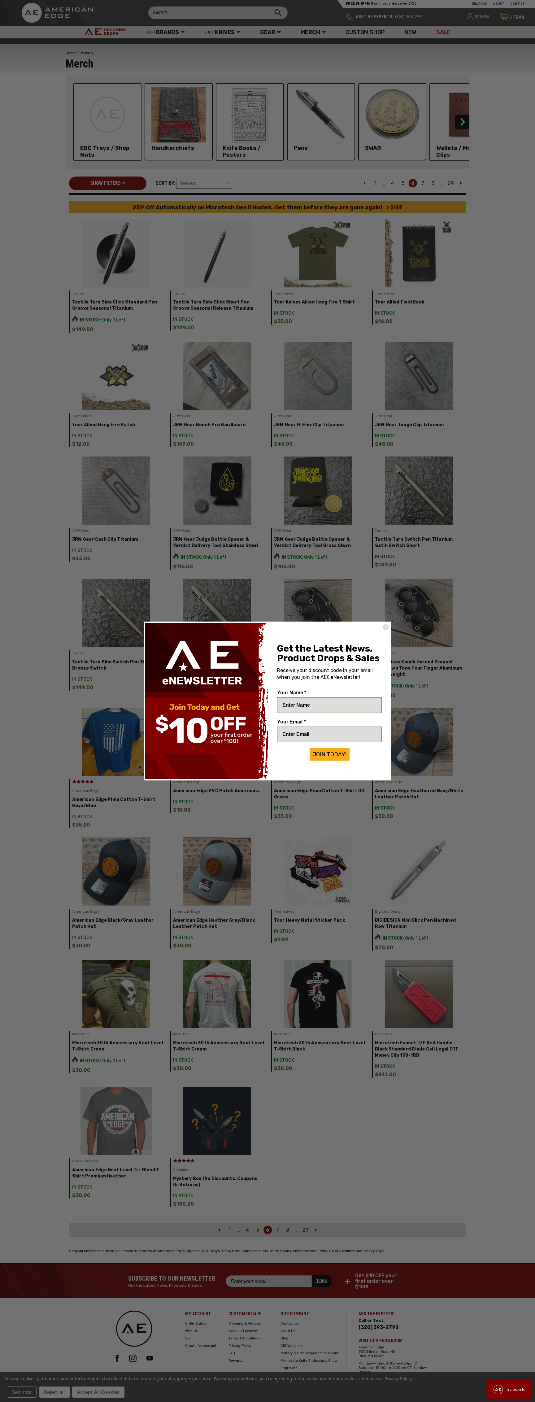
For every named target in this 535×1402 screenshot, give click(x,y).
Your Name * (291, 692)
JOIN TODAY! (329, 754)
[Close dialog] (386, 627)
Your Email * (291, 721)
